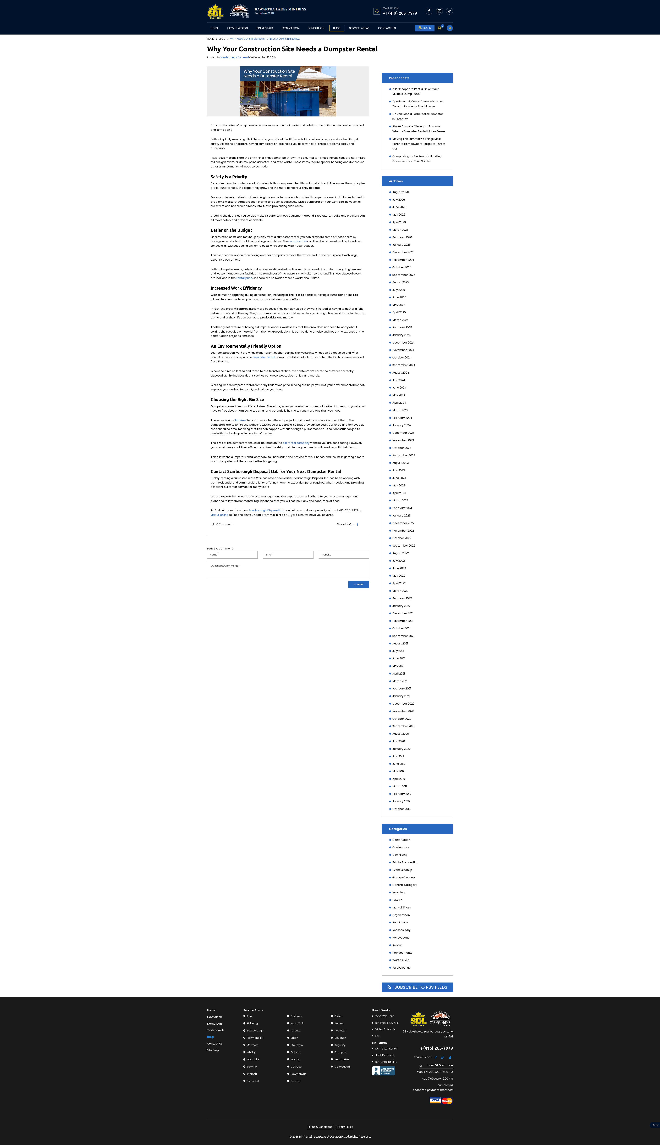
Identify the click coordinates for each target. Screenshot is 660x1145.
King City (339, 1045)
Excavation (290, 28)
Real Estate (400, 922)
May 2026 (398, 215)
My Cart (442, 28)
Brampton (340, 1052)
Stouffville (297, 1045)
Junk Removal (384, 1055)
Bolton (338, 1016)
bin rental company (296, 443)
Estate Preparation (405, 862)
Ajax (249, 1016)
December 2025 (403, 252)
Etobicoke (253, 1059)
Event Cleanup (402, 870)
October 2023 (401, 448)
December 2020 (403, 704)
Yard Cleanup (401, 968)
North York (297, 1023)
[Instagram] (439, 11)
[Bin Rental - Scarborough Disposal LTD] (215, 11)
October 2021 (401, 628)
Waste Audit (400, 960)
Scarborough (255, 1030)
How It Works (237, 28)
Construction (401, 840)
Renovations (400, 938)
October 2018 (401, 809)
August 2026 (400, 192)
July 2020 (398, 741)
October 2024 (401, 358)
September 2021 (403, 636)
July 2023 (398, 470)
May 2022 (398, 576)
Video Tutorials (385, 1029)
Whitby (251, 1052)
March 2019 (400, 786)
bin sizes (240, 420)
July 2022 (398, 561)
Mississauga (342, 1066)
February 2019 (401, 794)
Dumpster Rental (386, 1049)
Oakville (295, 1052)
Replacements (402, 953)
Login (427, 28)
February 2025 (402, 327)
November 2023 (403, 440)
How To (397, 900)
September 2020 (403, 726)
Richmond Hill (255, 1038)
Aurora (338, 1023)
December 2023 (403, 433)
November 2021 (402, 621)
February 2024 (402, 418)
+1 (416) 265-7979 (400, 13)
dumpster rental (264, 357)
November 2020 (403, 711)
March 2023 (400, 500)
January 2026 (401, 245)
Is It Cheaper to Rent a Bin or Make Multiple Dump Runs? (415, 91)
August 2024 (400, 373)
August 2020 (400, 734)
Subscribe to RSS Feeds (420, 987)
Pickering (252, 1023)
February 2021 (401, 689)
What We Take (385, 1016)
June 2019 (398, 764)
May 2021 (398, 666)
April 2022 (399, 583)
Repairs (397, 945)
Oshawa (296, 1081)
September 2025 (403, 275)
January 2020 (401, 749)
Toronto (295, 1030)
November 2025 (403, 260)
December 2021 (403, 613)
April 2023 (399, 493)
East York (296, 1016)
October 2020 (401, 719)
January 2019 (401, 801)
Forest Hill (253, 1081)
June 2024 (399, 388)
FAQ (378, 1036)
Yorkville (252, 1066)
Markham (252, 1045)
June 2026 (399, 207)
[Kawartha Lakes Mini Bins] (266, 11)
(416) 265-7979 (438, 1048)
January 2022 (401, 606)
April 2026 (399, 222)
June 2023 (399, 478)
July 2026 (398, 200)
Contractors (400, 847)
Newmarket (341, 1059)
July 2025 (398, 290)
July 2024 (398, 380)
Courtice (296, 1066)
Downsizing (399, 855)
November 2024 (403, 350)
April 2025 (399, 312)
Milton (294, 1038)
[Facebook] (429, 11)
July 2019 (398, 756)
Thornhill (252, 1074)
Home (215, 28)
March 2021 (400, 681)
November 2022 (403, 531)
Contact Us (387, 28)
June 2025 (399, 297)
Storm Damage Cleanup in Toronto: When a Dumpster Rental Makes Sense (418, 128)
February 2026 (402, 237)
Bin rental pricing (386, 1062)
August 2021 (400, 644)
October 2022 (401, 538)
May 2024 (398, 395)
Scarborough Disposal (234, 57)
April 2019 (398, 779)
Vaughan (340, 1038)
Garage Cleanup (403, 877)
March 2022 (400, 591)
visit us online (219, 515)
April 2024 (399, 403)
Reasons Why (401, 930)
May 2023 (398, 485)
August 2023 (400, 463)
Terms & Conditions (319, 1126)
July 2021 (398, 651)
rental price (244, 278)
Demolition (316, 28)
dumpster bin (297, 241)
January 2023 (401, 516)
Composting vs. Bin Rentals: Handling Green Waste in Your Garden (417, 158)
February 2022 (402, 598)
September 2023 (403, 455)
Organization (401, 915)
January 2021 (401, 696)
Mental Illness (401, 908)
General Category (404, 885)
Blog (336, 28)
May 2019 (398, 771)
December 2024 (403, 343)
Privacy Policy (344, 1126)
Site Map (213, 1050)
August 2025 (400, 282)
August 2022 (400, 553)
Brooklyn (296, 1059)
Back (655, 1125)
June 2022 (399, 568)
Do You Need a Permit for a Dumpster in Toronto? (417, 116)
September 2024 (403, 365)
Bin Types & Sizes (386, 1023)
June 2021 (398, 658)
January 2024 (401, 425)
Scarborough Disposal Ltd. (266, 510)
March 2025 (400, 320)
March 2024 (400, 410)
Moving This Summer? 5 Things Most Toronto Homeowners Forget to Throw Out (418, 144)
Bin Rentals (264, 28)
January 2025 (401, 335)
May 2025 (398, 305)
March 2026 (400, 230)
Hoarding (398, 892)
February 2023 (402, 508)
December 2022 (403, 523)
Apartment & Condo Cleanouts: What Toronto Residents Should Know (417, 103)
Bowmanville (298, 1074)
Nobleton (340, 1030)
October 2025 (401, 267)
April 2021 (398, 674)
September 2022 (403, 546)
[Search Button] (450, 28)
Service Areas (359, 28)
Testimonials (215, 1030)
